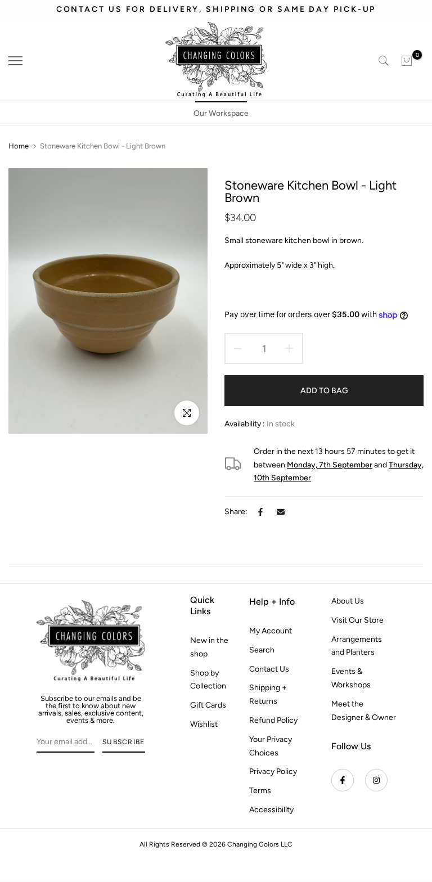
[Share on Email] (280, 511)
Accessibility (271, 809)
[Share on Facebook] (260, 511)
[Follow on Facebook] (342, 780)
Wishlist (204, 724)
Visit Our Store (357, 620)
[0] (406, 61)
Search (261, 650)
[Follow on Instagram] (376, 780)
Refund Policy (273, 720)
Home (18, 146)
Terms (260, 790)
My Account (270, 631)
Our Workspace (221, 113)
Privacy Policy (273, 771)
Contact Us (269, 669)
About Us (347, 601)
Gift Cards (208, 705)
